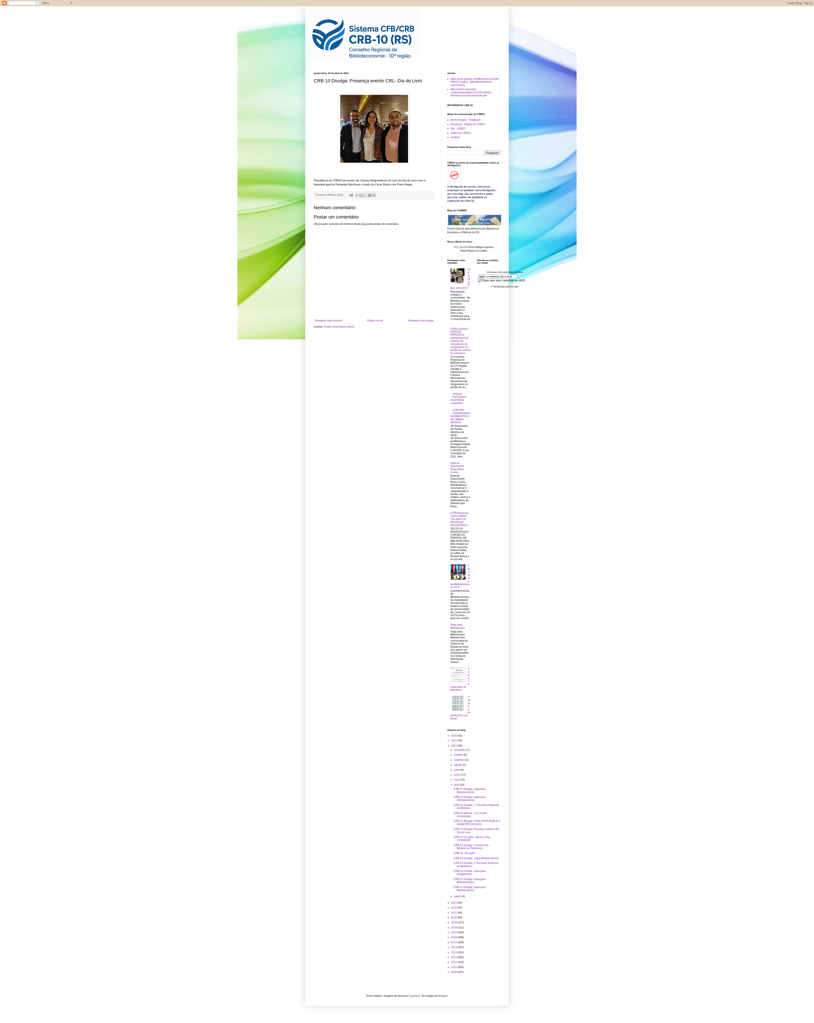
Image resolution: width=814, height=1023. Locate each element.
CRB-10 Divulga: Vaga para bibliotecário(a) (470, 799)
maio (457, 779)
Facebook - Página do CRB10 (467, 124)
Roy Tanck (460, 247)
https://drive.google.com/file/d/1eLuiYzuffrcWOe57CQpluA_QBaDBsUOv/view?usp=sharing (474, 82)
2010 (454, 967)
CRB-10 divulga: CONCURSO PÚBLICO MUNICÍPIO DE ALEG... (477, 822)
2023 (454, 902)
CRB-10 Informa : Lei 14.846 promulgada (470, 815)
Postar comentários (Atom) (339, 326)
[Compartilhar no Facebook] (370, 195)
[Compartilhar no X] (366, 195)
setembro (460, 759)
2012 (454, 957)
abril (457, 784)
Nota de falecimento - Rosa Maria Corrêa (457, 468)
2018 (454, 927)
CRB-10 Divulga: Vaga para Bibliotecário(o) (470, 889)
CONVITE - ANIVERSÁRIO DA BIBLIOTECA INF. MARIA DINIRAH (460, 416)
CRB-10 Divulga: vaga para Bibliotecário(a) (469, 790)
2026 (454, 735)
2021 (454, 912)
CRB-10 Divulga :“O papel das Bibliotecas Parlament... (471, 847)
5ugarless (414, 995)
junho (457, 774)
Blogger (442, 995)
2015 (454, 942)
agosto (458, 764)
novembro (460, 749)
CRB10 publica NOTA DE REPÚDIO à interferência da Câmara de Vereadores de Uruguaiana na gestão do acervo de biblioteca (460, 341)
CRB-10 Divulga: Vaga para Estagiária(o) (470, 873)
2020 (454, 917)
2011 (454, 962)
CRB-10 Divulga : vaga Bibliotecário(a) (476, 858)
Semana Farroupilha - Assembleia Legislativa (458, 398)
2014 (454, 947)
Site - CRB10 (458, 128)
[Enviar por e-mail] (358, 195)
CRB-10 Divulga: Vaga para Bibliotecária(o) (470, 881)
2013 (454, 952)
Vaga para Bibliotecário (457, 626)
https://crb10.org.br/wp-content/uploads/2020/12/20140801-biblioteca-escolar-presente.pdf (471, 92)
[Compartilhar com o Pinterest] (374, 195)
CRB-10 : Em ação (464, 853)
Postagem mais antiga (420, 320)
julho (457, 769)
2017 (454, 932)
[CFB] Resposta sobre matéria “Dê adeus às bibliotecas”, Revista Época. (459, 519)
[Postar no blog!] (362, 195)
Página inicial (375, 320)
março (458, 896)
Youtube (455, 137)
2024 (454, 745)
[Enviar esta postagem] (351, 194)
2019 (454, 922)
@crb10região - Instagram (465, 119)
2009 (454, 972)
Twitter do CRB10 (460, 133)
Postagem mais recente (328, 320)
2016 (454, 937)
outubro (459, 754)
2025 (454, 740)
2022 (454, 907)
